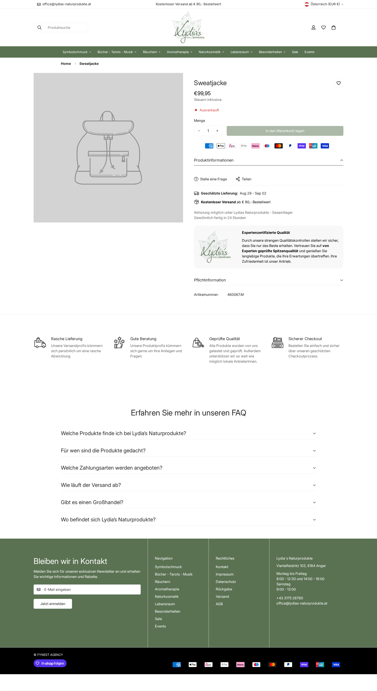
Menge (199, 120)
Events (310, 52)
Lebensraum (240, 52)
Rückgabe (224, 589)
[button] (334, 27)
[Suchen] (39, 27)
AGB (219, 604)
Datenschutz (226, 581)
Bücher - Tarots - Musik (115, 52)
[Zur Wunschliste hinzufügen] (338, 83)
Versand (222, 596)
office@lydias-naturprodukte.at (301, 603)
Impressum (225, 574)
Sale (295, 52)
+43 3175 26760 (289, 598)
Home (66, 63)
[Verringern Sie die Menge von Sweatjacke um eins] (199, 131)
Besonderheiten (270, 52)
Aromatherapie (178, 52)
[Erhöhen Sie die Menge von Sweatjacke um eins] (217, 131)
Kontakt (222, 567)
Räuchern (150, 52)
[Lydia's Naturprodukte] (188, 27)
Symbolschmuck (75, 52)
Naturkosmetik (210, 52)
